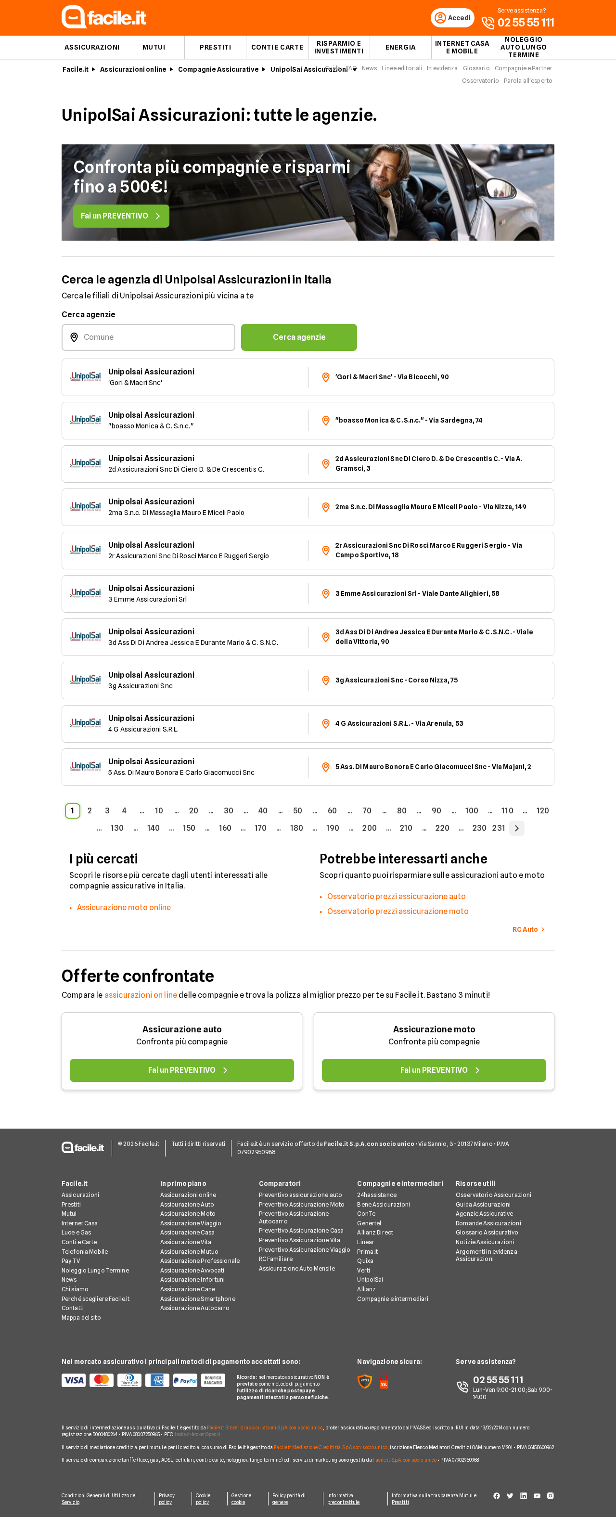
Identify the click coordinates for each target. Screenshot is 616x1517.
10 (159, 810)
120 (543, 810)
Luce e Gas (76, 1232)
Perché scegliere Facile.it (95, 1298)
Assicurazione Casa (187, 1232)
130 (117, 828)
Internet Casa (80, 1223)
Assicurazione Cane (187, 1289)
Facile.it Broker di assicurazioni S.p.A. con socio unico (265, 1427)
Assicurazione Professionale (200, 1260)
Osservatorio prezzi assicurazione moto (398, 911)
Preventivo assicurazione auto (300, 1194)
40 (263, 810)
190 (332, 828)
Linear (365, 1242)
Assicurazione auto (182, 1029)
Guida (333, 68)
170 (261, 828)
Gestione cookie (241, 1498)
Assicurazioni (91, 47)
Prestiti (215, 47)
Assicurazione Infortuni (192, 1279)
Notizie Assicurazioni (485, 1242)
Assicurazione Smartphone (197, 1298)
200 (369, 828)
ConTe (366, 1213)
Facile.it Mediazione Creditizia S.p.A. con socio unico (330, 1447)
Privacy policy (167, 1498)
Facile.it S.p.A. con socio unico (404, 1460)
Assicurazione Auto (187, 1204)
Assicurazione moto (434, 1029)
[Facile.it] (104, 25)
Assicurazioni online (133, 69)
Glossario (476, 68)
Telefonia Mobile (85, 1251)
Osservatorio (480, 80)
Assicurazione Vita (185, 1242)
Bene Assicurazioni (383, 1204)
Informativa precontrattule (343, 1498)
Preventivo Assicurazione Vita (299, 1240)
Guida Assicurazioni (483, 1204)
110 (507, 810)
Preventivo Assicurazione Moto (302, 1204)
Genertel (369, 1223)
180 (296, 828)
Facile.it (76, 69)
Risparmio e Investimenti (339, 47)
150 (189, 828)
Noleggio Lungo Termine (95, 1270)
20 (193, 810)
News (369, 68)
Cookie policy (203, 1498)
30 (228, 810)
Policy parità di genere (289, 1498)
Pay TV (71, 1260)
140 (153, 828)
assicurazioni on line (140, 995)
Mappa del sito (81, 1317)
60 (332, 810)
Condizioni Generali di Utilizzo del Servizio (99, 1498)
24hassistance (377, 1194)
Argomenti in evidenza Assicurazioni (486, 1255)
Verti (363, 1270)
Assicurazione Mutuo (189, 1251)
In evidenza (442, 68)
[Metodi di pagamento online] (143, 1380)
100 (471, 810)
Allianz (366, 1289)
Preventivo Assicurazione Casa (301, 1230)
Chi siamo (75, 1289)
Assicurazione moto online (124, 907)
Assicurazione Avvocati (192, 1270)
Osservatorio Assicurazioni (493, 1194)
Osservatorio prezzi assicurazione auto (396, 896)
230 (480, 828)
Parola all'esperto (528, 80)
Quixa (365, 1260)
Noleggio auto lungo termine (523, 47)
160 (225, 828)
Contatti (73, 1307)
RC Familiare (276, 1258)
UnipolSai (370, 1279)
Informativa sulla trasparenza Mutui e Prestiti (434, 1498)
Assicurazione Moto (188, 1213)
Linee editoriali (402, 68)
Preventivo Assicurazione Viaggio (305, 1249)
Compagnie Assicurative (218, 69)
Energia (400, 47)
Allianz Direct (375, 1232)
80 (402, 810)
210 (406, 828)
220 (442, 828)
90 (436, 810)
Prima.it (367, 1251)
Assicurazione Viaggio (191, 1223)
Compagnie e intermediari (392, 1298)
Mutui (154, 47)
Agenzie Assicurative (484, 1213)
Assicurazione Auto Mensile (297, 1268)
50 (297, 810)
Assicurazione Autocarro (195, 1307)
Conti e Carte (277, 47)
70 (367, 810)
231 (498, 828)
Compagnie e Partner (523, 68)
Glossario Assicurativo (487, 1232)
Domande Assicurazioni (488, 1223)
